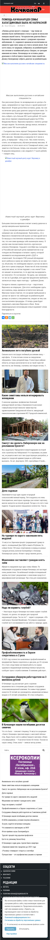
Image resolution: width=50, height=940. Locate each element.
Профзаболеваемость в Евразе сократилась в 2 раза (18, 654)
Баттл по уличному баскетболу (13, 839)
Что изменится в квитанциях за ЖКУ (15, 828)
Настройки (12, 934)
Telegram (6, 878)
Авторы (6, 887)
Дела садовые (9, 490)
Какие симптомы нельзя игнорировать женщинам (23, 397)
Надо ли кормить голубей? (16, 607)
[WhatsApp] (13, 317)
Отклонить (24, 929)
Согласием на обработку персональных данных (22, 920)
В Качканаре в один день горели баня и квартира (20, 843)
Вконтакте (7, 874)
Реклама (6, 890)
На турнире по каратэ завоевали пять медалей (22, 537)
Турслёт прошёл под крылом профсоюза (17, 835)
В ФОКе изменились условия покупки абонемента (20, 820)
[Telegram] (9, 317)
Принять (10, 929)
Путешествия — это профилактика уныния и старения (22, 854)
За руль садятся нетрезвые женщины (16, 824)
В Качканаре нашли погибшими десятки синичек (23, 726)
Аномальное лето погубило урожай (21, 350)
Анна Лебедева (10, 26)
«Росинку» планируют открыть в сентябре (18, 851)
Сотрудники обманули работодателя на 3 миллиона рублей (24, 678)
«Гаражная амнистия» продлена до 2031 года (19, 847)
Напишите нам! (8, 3)
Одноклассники (9, 871)
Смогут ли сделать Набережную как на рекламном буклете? (23, 444)
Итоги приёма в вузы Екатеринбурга (15, 831)
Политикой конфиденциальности (17, 917)
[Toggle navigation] (4, 15)
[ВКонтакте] (3, 317)
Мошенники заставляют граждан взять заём (23, 561)
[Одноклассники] (6, 317)
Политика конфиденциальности (15, 894)
